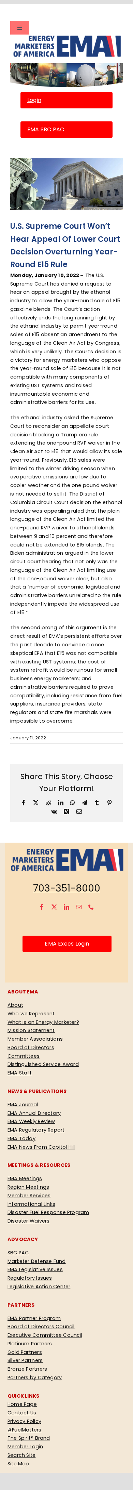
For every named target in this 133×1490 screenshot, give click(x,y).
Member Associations (35, 1039)
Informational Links (31, 1204)
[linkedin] (66, 907)
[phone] (91, 907)
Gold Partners (25, 1352)
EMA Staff (20, 1072)
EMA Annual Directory (34, 1113)
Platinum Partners (30, 1343)
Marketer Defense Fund (37, 1261)
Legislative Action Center (39, 1286)
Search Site (21, 1455)
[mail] (79, 907)
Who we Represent (31, 1013)
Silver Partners (25, 1360)
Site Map (18, 1463)
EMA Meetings (25, 1178)
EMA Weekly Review (31, 1121)
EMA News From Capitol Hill (41, 1147)
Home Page (22, 1404)
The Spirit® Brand (29, 1438)
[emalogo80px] (66, 37)
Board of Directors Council (41, 1326)
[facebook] (41, 907)
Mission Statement (31, 1030)
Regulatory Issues (30, 1278)
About (15, 1005)
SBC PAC (18, 1252)
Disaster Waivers (28, 1220)
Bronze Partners (27, 1369)
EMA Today (21, 1138)
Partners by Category (35, 1377)
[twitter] (54, 907)
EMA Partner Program (34, 1318)
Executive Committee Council (45, 1335)
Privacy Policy (24, 1421)
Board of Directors (31, 1047)
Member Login (25, 1446)
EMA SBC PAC (45, 129)
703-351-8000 (66, 888)
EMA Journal (23, 1104)
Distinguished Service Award (43, 1064)
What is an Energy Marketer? (43, 1022)
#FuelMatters (25, 1429)
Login (34, 100)
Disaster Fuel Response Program (48, 1212)
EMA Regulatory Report (36, 1129)
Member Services (29, 1195)
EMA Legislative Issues (35, 1269)
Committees (24, 1056)
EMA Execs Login (67, 944)
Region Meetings (28, 1187)
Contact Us (22, 1412)
